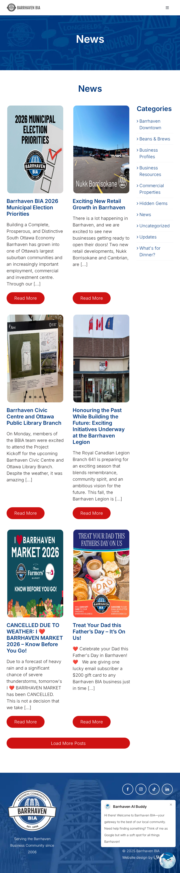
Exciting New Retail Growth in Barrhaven (99, 204)
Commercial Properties (151, 189)
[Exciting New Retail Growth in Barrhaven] (101, 149)
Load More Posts (68, 743)
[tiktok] (154, 789)
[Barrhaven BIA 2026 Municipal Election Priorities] (35, 149)
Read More (25, 298)
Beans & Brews (154, 139)
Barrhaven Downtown (150, 124)
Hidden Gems (153, 203)
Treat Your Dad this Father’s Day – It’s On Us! (99, 631)
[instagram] (140, 789)
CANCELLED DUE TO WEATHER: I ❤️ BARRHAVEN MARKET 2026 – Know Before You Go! (35, 638)
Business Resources (150, 171)
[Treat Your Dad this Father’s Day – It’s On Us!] (101, 573)
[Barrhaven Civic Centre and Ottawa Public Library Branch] (35, 358)
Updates (148, 237)
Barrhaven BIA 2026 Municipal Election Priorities (32, 207)
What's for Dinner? (149, 251)
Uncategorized (154, 225)
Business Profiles (148, 153)
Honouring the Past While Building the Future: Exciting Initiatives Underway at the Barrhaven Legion (99, 426)
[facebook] (127, 789)
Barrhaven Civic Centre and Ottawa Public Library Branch (34, 416)
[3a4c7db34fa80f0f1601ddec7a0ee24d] (25, 5)
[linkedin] (167, 789)
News (145, 214)
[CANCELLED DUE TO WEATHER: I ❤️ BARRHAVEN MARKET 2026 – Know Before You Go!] (35, 573)
